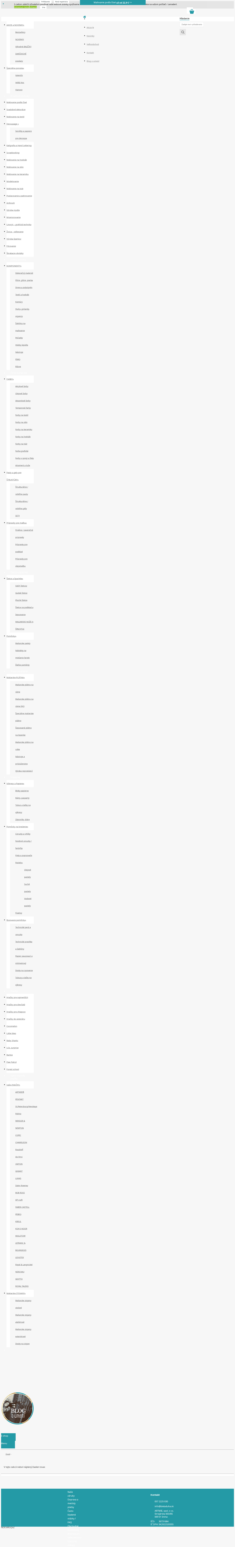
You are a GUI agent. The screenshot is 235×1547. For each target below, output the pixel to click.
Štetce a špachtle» (15, 578)
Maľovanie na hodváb (17, 159)
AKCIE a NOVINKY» (15, 25)
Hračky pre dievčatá (16, 1004)
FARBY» (10, 379)
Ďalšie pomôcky (22, 665)
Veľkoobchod (93, 44)
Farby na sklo (21, 422)
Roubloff (19, 1149)
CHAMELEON (21, 1142)
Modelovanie (13, 181)
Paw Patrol (12, 1062)
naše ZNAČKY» (13, 1084)
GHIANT (19, 1171)
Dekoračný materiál (24, 273)
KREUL (18, 1221)
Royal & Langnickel (24, 1264)
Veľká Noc (19, 82)
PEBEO (18, 1214)
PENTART (19, 1099)
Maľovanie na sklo (15, 167)
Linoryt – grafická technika (19, 224)
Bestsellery (20, 32)
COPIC (18, 1135)
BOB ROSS (20, 1192)
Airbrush (11, 203)
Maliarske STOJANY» (16, 1293)
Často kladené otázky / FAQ (72, 1516)
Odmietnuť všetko (21, 7)
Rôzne (18, 366)
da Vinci (19, 1156)
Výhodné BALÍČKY (23, 46)
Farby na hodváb (23, 436)
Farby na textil (21, 415)
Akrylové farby (21, 386)
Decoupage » (13, 123)
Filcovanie (11, 246)
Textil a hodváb (22, 294)
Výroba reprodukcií (24, 771)
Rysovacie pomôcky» (16, 920)
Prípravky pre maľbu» (17, 522)
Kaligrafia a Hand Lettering (19, 145)
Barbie (10, 1054)
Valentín (19, 75)
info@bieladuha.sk (164, 1506)
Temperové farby (23, 408)
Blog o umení (93, 61)
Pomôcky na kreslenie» (17, 826)
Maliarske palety (22, 643)
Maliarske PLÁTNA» (16, 677)
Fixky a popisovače (23, 855)
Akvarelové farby (22, 400)
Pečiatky (19, 337)
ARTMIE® (19, 1092)
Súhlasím (33, 7)
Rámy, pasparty (22, 798)
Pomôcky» (11, 636)
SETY (17, 515)
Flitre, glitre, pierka (24, 280)
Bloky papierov (22, 790)
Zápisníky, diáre (22, 819)
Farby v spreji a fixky (24, 458)
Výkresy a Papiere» (15, 783)
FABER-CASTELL (22, 1207)
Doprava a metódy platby (73, 1503)
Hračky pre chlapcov (16, 1011)
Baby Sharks (12, 1040)
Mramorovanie (14, 217)
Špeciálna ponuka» (15, 68)
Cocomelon (12, 1026)
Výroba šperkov (14, 238)
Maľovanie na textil (15, 116)
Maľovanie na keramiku (18, 174)
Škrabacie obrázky (15, 253)
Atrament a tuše (22, 465)
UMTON (19, 1164)
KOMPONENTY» (14, 265)
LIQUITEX (19, 1257)
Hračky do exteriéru (16, 1019)
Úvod (8, 1454)
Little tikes (11, 1033)
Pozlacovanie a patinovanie (19, 195)
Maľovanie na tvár (15, 188)
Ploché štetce (21, 600)
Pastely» (19, 862)
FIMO (17, 359)
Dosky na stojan (22, 1343)
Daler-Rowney (21, 1185)
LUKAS (18, 1178)
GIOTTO (19, 1279)
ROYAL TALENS (22, 1286)
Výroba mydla (13, 210)
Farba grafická (21, 451)
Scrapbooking (13, 152)
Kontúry (19, 302)
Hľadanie (184, 18)
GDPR (154, 1529)
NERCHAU (19, 1271)
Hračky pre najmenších (17, 997)
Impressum (73, 1533)
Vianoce (18, 89)
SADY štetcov (21, 586)
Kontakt (90, 52)
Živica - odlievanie (15, 231)
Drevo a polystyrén (23, 287)
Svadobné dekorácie (16, 109)
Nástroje (19, 352)
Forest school (13, 1069)
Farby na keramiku (23, 429)
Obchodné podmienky (73, 1528)
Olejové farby (21, 393)
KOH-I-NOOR (21, 1228)
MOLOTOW (20, 1236)
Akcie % (90, 27)
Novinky (90, 35)
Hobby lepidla (21, 345)
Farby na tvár (21, 444)
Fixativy (18, 913)
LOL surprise (12, 1047)
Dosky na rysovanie (24, 970)
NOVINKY (19, 39)
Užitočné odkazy (72, 1543)
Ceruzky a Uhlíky (22, 834)
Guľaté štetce (21, 593)
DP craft (19, 1200)
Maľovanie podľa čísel (17, 102)
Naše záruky (71, 1493)
